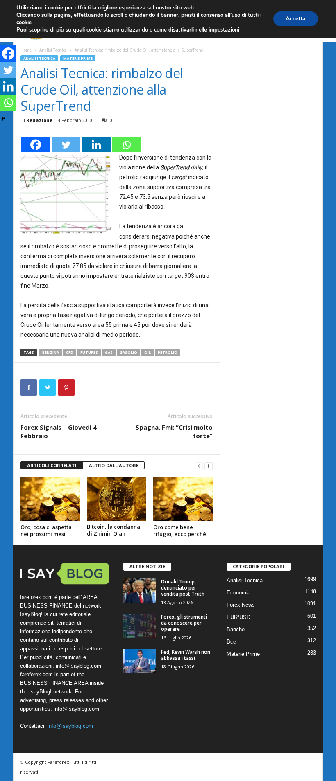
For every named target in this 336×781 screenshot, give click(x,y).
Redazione (39, 120)
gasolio (128, 352)
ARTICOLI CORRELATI (52, 465)
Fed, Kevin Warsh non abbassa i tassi (185, 655)
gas (109, 352)
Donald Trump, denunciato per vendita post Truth (182, 587)
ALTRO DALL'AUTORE (113, 465)
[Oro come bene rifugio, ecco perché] (183, 499)
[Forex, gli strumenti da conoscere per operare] (139, 626)
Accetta (296, 19)
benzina (50, 352)
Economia (238, 593)
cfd (69, 352)
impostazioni (224, 30)
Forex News (241, 605)
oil (147, 352)
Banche (236, 629)
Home (26, 50)
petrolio (167, 352)
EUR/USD (238, 617)
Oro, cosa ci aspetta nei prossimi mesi (46, 530)
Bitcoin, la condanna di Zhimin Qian (113, 530)
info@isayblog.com (70, 726)
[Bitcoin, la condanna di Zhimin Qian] (116, 499)
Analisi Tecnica (53, 50)
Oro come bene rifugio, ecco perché (179, 530)
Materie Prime (78, 58)
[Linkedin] (96, 144)
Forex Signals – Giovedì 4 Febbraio (58, 431)
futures (89, 352)
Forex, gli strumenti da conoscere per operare (184, 622)
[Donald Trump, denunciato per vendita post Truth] (139, 590)
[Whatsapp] (126, 144)
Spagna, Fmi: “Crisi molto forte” (174, 431)
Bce (231, 642)
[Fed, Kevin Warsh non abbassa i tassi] (139, 661)
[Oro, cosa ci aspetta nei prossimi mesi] (50, 499)
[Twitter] (66, 144)
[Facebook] (35, 144)
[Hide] (3, 118)
